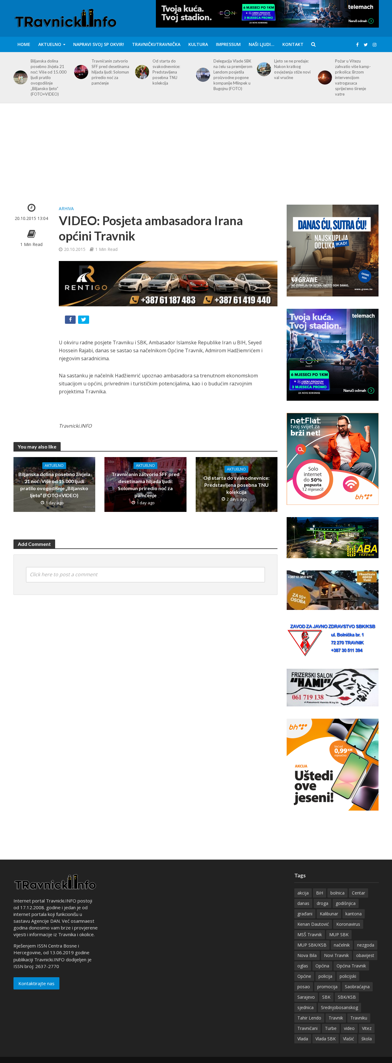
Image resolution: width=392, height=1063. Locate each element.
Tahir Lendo (309, 1018)
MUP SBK (339, 934)
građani (304, 914)
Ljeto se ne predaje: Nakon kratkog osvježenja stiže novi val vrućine (292, 69)
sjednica (305, 1007)
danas (303, 903)
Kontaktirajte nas (36, 983)
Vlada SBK (325, 1039)
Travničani (307, 1028)
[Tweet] (84, 321)
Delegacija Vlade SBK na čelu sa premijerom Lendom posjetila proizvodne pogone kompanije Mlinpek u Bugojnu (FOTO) (232, 75)
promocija (327, 986)
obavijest (365, 955)
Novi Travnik (336, 955)
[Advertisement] (196, 158)
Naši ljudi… (261, 44)
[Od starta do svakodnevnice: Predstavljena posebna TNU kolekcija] (141, 72)
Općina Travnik (351, 966)
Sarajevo (306, 997)
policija (325, 976)
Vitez (366, 1028)
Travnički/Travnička (156, 44)
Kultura (198, 44)
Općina (322, 966)
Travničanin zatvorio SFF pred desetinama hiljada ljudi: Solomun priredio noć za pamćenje (110, 72)
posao (303, 986)
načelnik (342, 945)
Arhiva (66, 208)
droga (322, 903)
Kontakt (292, 44)
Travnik (336, 1018)
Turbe (331, 1028)
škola (366, 1039)
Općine (304, 976)
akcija (303, 893)
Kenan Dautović (313, 924)
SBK (326, 997)
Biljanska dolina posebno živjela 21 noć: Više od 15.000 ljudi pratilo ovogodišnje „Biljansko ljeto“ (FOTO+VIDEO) (48, 77)
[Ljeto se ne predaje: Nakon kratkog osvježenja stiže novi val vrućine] (263, 69)
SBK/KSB (347, 997)
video (349, 1028)
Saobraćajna (357, 986)
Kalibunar (329, 914)
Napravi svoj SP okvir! (98, 44)
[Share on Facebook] (71, 321)
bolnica (337, 893)
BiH (319, 893)
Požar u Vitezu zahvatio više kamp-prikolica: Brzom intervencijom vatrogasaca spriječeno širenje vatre (353, 77)
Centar (358, 893)
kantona (353, 914)
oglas (302, 966)
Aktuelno (49, 44)
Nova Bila (307, 955)
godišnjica (346, 903)
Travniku (358, 1018)
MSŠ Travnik (309, 934)
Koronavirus (348, 924)
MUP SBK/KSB (311, 945)
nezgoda (365, 945)
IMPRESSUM (228, 44)
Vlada (302, 1039)
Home (23, 44)
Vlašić (348, 1039)
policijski (348, 976)
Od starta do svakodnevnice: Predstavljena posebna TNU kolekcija (166, 72)
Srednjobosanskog (339, 1007)
